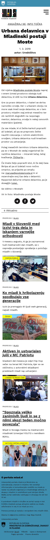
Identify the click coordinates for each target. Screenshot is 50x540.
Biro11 (17, 532)
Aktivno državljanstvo (16, 443)
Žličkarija (18, 157)
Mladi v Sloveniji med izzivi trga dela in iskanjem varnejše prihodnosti (21, 230)
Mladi (16, 218)
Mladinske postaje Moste (26, 90)
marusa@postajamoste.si (18, 173)
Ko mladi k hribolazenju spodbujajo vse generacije (23, 297)
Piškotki (24, 532)
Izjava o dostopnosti (38, 532)
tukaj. (14, 183)
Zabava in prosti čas (14, 378)
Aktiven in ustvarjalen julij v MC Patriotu (21, 353)
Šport (8, 316)
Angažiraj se (17, 24)
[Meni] (46, 12)
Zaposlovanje (11, 258)
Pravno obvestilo (32, 534)
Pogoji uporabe (17, 534)
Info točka (34, 24)
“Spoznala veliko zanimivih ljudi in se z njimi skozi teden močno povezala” (24, 418)
